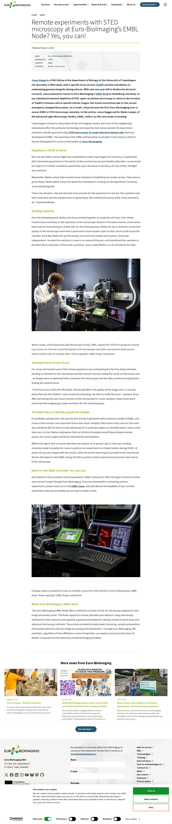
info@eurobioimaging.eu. (84, 754)
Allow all (151, 791)
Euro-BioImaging (92, 141)
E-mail (74, 771)
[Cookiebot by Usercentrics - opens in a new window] (16, 819)
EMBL (50, 63)
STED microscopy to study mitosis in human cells (96, 132)
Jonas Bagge (39, 80)
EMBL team (77, 486)
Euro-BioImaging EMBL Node (60, 56)
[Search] (165, 4)
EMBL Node (102, 94)
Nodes (51, 66)
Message (75, 783)
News (42, 15)
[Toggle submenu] (51, 4)
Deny (151, 807)
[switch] (72, 819)
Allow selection (151, 799)
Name (73, 759)
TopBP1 (100, 85)
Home (34, 15)
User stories (60, 66)
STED (50, 59)
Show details (131, 819)
